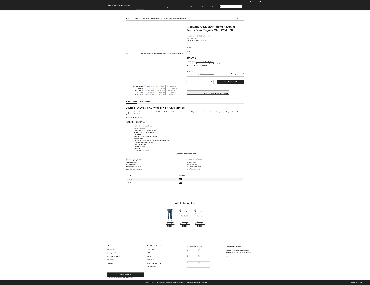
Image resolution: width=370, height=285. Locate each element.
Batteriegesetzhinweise (154, 263)
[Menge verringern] (189, 82)
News (252, 2)
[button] (245, 6)
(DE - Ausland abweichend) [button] (207, 74)
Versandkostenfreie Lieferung (205, 62)
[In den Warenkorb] (127, 24)
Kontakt (259, 2)
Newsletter (110, 259)
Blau (180, 179)
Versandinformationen (113, 256)
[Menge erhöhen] (211, 82)
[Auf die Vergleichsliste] (174, 29)
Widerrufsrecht (151, 266)
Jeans (195, 38)
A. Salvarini (182, 175)
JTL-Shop (359, 282)
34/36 (180, 182)
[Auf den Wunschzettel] (179, 29)
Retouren (110, 263)
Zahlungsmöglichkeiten (114, 253)
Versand (130, 277)
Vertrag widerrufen (125, 274)
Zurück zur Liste (132, 18)
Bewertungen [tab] (145, 101)
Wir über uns (111, 249)
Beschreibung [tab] (131, 101)
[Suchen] (240, 6)
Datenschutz (150, 249)
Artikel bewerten (133, 193)
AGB (148, 253)
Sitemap (149, 256)
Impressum (150, 259)
